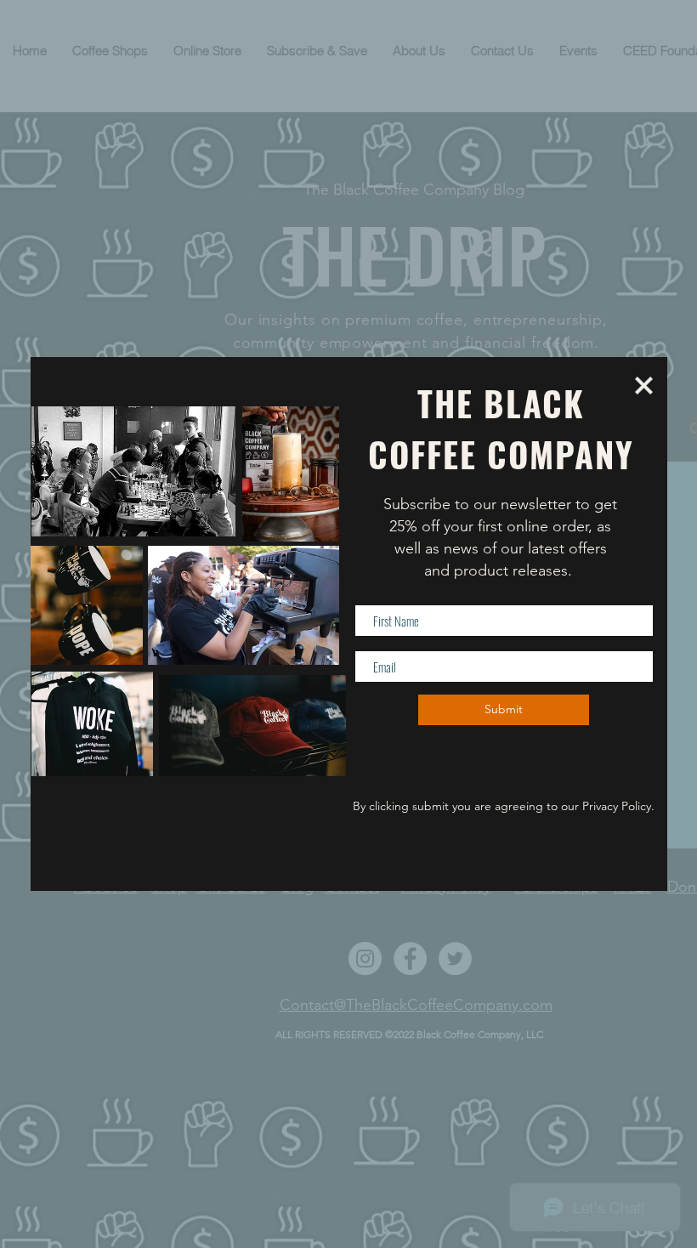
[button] (644, 385)
